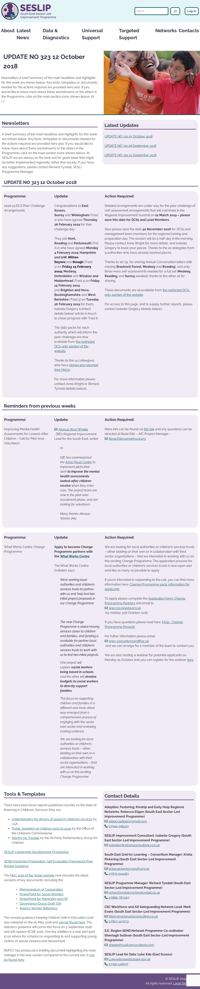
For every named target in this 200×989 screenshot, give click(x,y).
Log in (191, 11)
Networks (166, 30)
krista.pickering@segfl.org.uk (129, 869)
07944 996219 (119, 826)
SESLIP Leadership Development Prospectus (36, 852)
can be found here (72, 922)
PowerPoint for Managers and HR (44, 899)
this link (149, 429)
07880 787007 (119, 897)
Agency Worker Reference (38, 908)
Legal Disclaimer (185, 983)
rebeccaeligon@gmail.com (128, 821)
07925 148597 (118, 964)
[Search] (175, 11)
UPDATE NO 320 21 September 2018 (130, 155)
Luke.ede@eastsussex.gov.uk (129, 959)
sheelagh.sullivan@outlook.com (131, 945)
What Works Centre (75, 556)
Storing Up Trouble (25, 838)
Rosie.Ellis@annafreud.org (127, 439)
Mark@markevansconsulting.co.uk (133, 916)
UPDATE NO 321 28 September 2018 (130, 146)
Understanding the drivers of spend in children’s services (52, 819)
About (8, 30)
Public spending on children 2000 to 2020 (41, 828)
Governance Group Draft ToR (40, 903)
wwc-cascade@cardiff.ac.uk (129, 641)
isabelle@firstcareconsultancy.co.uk (134, 845)
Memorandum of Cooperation (41, 889)
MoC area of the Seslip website (32, 875)
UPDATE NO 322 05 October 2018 (128, 136)
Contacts (189, 30)
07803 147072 (119, 921)
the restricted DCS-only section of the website (74, 346)
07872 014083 (119, 874)
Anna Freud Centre (78, 462)
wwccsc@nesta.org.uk (125, 608)
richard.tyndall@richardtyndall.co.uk (134, 892)
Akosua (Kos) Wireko (73, 429)
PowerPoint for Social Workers (41, 894)
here (190, 660)
